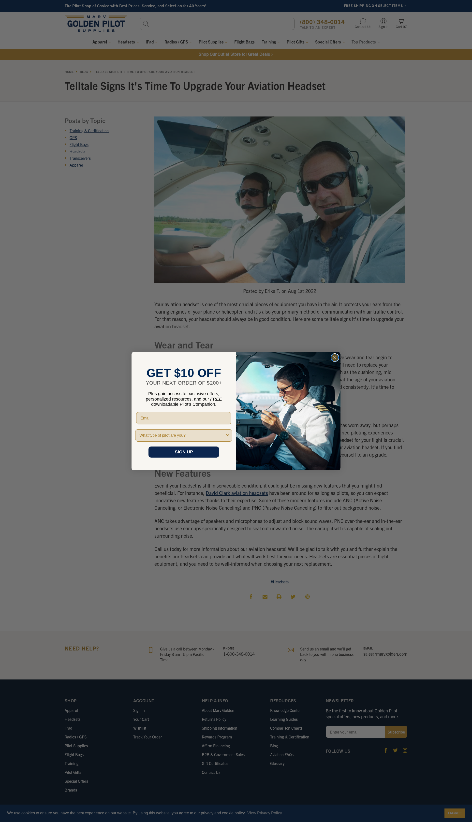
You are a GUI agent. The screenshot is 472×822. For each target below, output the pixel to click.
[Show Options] (227, 435)
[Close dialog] (335, 357)
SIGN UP (184, 451)
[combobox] (182, 435)
